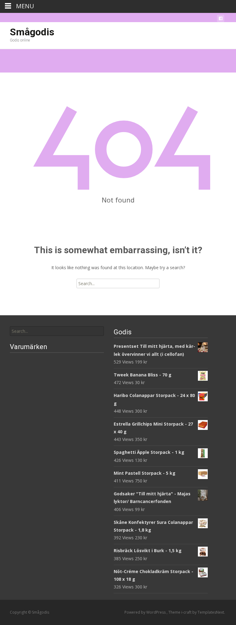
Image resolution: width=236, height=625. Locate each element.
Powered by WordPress (145, 612)
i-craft (186, 612)
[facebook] (220, 19)
